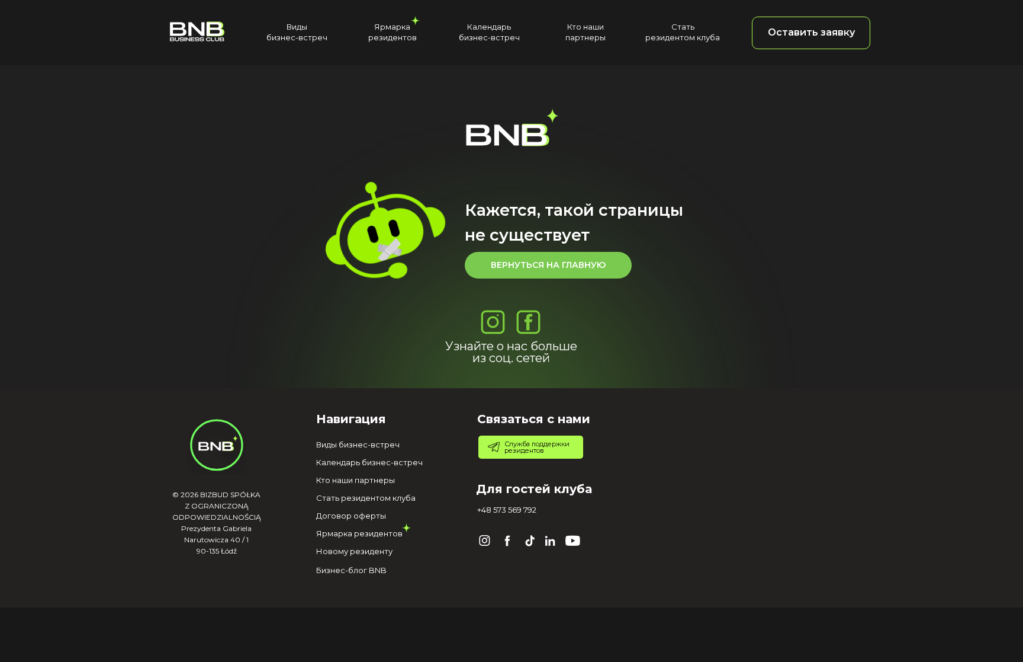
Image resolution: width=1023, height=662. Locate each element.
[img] (196, 31)
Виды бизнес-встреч (358, 444)
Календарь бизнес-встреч (369, 462)
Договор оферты (351, 515)
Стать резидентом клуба (366, 498)
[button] (811, 33)
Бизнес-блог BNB (351, 570)
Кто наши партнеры (355, 480)
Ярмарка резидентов (359, 533)
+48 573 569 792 (506, 509)
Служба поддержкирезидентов (537, 447)
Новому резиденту (354, 551)
